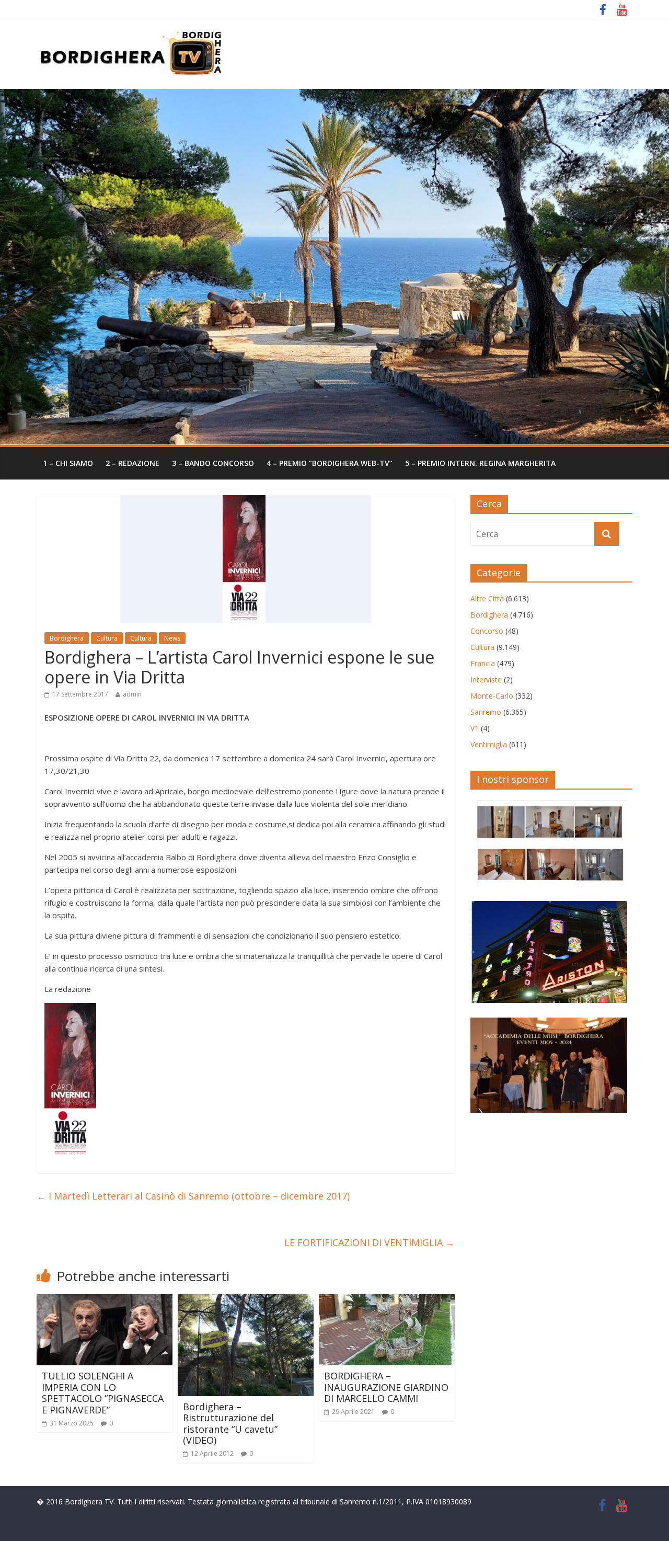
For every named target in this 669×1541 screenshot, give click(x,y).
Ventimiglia (488, 744)
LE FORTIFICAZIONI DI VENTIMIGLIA (369, 1242)
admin (132, 694)
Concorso (486, 631)
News (172, 638)
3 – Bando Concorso (213, 463)
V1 (474, 728)
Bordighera (67, 638)
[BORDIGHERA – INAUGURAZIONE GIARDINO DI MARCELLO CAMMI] (387, 1300)
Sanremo (485, 712)
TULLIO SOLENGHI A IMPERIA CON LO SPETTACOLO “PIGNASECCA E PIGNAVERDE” (103, 1392)
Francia (482, 663)
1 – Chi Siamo (68, 463)
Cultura (107, 638)
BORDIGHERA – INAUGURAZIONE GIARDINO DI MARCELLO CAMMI (386, 1387)
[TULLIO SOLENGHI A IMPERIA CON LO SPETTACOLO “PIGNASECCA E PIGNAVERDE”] (104, 1300)
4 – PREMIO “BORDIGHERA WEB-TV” (330, 463)
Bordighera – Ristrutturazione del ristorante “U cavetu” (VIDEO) (230, 1423)
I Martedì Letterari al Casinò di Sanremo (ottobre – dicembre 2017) (193, 1196)
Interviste (486, 679)
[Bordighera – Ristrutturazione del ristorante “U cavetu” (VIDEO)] (246, 1300)
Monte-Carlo (491, 696)
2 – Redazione (132, 463)
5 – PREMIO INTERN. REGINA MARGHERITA (480, 463)
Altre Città (487, 598)
